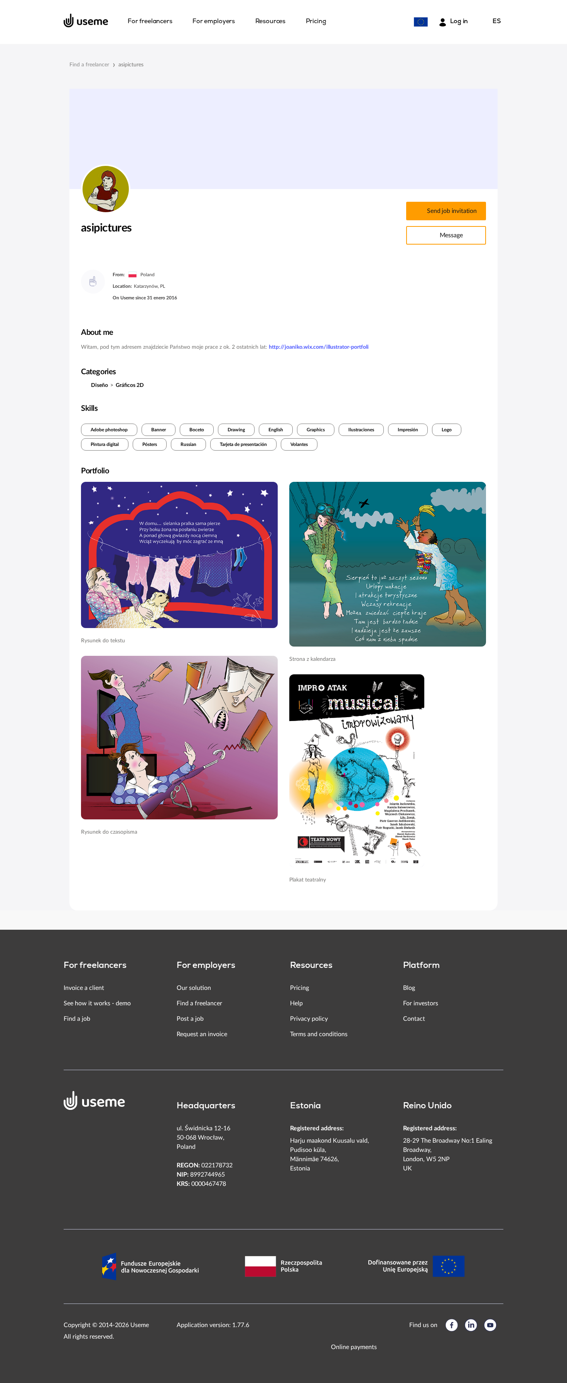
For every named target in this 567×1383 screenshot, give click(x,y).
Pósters (149, 444)
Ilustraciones (361, 429)
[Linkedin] (471, 1325)
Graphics (316, 429)
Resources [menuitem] (270, 22)
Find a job (77, 1019)
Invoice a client (84, 988)
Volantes (299, 444)
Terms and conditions (319, 1034)
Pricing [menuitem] (316, 22)
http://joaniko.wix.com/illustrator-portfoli (319, 347)
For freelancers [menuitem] (150, 22)
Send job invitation (452, 211)
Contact (414, 1019)
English (275, 429)
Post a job (190, 1019)
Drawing (236, 429)
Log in (459, 22)
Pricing (299, 988)
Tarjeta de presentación (243, 444)
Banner (158, 429)
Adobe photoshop (109, 429)
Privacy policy (309, 1019)
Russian (188, 444)
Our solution (194, 988)
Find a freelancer (89, 65)
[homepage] (86, 20)
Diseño (99, 385)
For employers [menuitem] (213, 22)
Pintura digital (105, 444)
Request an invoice (202, 1034)
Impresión (408, 429)
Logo (447, 429)
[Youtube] (490, 1325)
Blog (409, 988)
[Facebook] (451, 1325)
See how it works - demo (97, 1003)
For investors (420, 1003)
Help (296, 1003)
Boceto (196, 429)
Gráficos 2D (130, 385)
